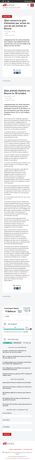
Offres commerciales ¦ (16, 449)
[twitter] (17, 72)
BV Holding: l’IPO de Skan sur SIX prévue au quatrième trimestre (16, 399)
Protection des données (23, 458)
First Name (6, 420)
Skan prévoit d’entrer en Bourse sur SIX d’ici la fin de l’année (17, 387)
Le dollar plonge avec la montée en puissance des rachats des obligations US (17, 362)
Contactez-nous (27, 449)
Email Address (7, 413)
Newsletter (29, 1)
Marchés (7, 16)
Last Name (6, 427)
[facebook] (15, 72)
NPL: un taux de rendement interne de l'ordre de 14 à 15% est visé (17, 357)
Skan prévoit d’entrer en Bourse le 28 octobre (17, 382)
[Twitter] (5, 1)
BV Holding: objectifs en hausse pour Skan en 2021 (17, 393)
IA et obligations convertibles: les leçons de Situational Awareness (16, 368)
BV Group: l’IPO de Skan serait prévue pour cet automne (17, 404)
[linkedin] (20, 72)
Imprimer (18, 70)
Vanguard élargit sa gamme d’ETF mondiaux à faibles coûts (17, 374)
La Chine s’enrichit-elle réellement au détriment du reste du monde (14, 351)
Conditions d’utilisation (11, 458)
